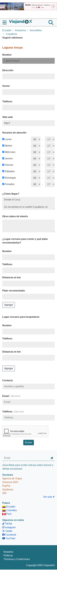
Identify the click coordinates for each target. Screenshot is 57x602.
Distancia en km (11, 277)
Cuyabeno (11, 34)
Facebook (10, 534)
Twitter (8, 531)
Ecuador (6, 30)
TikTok (8, 523)
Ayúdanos (7, 489)
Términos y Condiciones (16, 559)
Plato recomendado (13, 290)
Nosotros (8, 552)
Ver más (48, 497)
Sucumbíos (35, 30)
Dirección (7, 70)
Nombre (7, 54)
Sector (6, 86)
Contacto (7, 380)
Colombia (11, 510)
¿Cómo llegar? (10, 193)
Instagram (10, 527)
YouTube (10, 538)
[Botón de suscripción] (52, 458)
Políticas (8, 555)
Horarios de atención (14, 132)
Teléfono (7, 101)
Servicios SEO (10, 482)
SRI (4, 493)
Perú (8, 514)
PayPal (6, 486)
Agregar (8, 305)
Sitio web (7, 117)
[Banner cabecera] (28, 6)
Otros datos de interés (15, 216)
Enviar (28, 442)
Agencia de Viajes (12, 478)
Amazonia (20, 30)
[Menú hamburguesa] (5, 22)
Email (11, 396)
